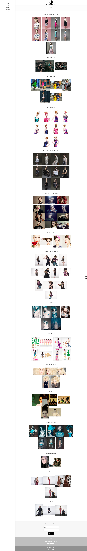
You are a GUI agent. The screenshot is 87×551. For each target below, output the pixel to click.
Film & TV (7, 5)
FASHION (49, 4)
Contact (7, 11)
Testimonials (7, 9)
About (7, 3)
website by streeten (51, 549)
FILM (46, 4)
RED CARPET (54, 4)
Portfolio (7, 7)
